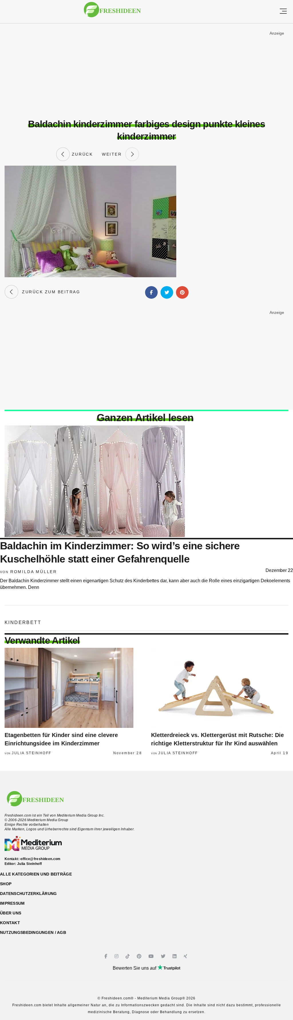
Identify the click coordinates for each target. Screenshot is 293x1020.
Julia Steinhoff (31, 753)
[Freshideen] (112, 12)
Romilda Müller (33, 571)
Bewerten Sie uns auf (135, 968)
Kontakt (10, 922)
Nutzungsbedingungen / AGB (33, 932)
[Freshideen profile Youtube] (152, 956)
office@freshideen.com (40, 859)
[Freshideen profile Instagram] (117, 956)
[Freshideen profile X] (164, 956)
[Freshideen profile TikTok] (128, 956)
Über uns (10, 913)
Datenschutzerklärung (28, 893)
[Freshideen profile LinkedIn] (175, 956)
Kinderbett (23, 622)
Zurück (81, 154)
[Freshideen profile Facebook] (106, 956)
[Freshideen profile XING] (186, 956)
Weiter (113, 154)
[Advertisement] (146, 71)
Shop (5, 884)
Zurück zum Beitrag (49, 292)
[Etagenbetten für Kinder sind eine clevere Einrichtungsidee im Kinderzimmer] (73, 688)
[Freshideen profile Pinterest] (140, 956)
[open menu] (283, 11)
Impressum (12, 903)
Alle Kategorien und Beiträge (36, 874)
